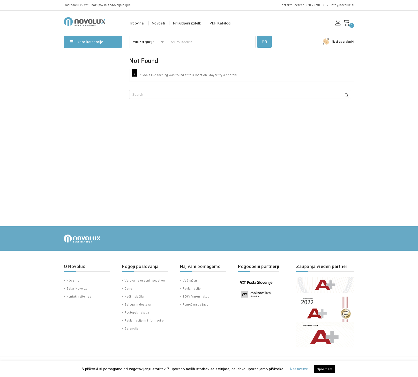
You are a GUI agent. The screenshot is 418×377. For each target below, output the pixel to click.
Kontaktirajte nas (78, 296)
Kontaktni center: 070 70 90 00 (302, 5)
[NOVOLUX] (84, 21)
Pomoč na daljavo (195, 304)
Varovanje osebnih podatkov (144, 280)
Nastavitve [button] (299, 369)
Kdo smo (72, 280)
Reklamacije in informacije (144, 320)
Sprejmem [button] (324, 369)
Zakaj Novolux (76, 288)
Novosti (158, 23)
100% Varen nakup (195, 296)
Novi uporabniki (343, 41)
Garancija (131, 328)
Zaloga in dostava (137, 304)
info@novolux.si (342, 5)
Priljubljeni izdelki (187, 23)
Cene (128, 288)
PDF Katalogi (220, 23)
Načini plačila (134, 296)
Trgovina (136, 23)
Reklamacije (191, 288)
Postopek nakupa (136, 312)
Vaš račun (189, 280)
